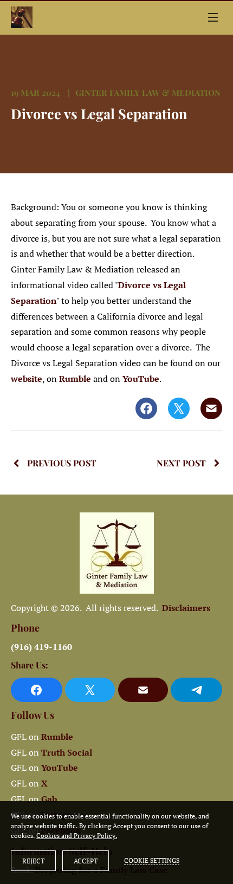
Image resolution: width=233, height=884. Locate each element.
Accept (86, 861)
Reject (33, 861)
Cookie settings (151, 860)
